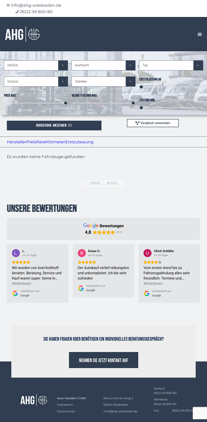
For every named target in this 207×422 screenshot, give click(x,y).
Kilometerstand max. (84, 95)
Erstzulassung (79, 141)
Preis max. (10, 95)
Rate (40, 141)
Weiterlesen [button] (21, 283)
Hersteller (16, 141)
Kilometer (55, 141)
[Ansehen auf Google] (16, 253)
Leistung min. (147, 100)
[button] (199, 34)
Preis (31, 141)
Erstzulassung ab (150, 79)
